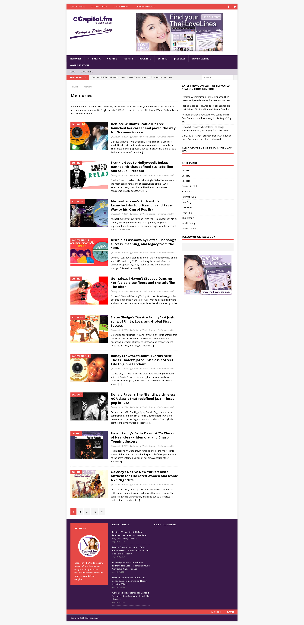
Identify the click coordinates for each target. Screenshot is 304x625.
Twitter (230, 612)
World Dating (200, 58)
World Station (79, 65)
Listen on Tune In (99, 7)
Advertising (87, 72)
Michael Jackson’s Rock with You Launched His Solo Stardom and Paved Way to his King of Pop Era (142, 205)
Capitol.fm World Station (143, 136)
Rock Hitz (145, 58)
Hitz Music (94, 58)
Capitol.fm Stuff (122, 7)
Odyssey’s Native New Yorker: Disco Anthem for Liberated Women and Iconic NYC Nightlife (144, 476)
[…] (143, 152)
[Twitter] (235, 6)
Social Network (77, 7)
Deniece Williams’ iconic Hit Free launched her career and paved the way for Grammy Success (143, 128)
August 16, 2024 (120, 291)
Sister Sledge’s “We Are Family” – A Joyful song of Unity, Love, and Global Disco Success (144, 321)
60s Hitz (112, 58)
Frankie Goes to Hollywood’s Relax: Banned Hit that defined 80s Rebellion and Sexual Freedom (142, 166)
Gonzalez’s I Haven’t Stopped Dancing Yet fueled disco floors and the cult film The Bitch (143, 282)
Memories (75, 58)
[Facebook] (228, 6)
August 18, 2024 (120, 136)
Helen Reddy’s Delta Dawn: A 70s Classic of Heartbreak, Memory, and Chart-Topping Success (143, 437)
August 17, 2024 (120, 213)
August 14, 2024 (120, 446)
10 (94, 511)
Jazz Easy (179, 58)
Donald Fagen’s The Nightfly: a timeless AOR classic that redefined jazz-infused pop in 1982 (143, 398)
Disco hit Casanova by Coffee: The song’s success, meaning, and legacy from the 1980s (143, 244)
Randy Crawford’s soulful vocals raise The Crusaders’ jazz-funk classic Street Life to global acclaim (142, 360)
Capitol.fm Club (189, 186)
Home (72, 72)
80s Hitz (163, 58)
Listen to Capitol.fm (145, 7)
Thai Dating (188, 217)
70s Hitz (128, 58)
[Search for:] (218, 77)
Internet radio (189, 196)
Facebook (216, 612)
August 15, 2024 (120, 368)
